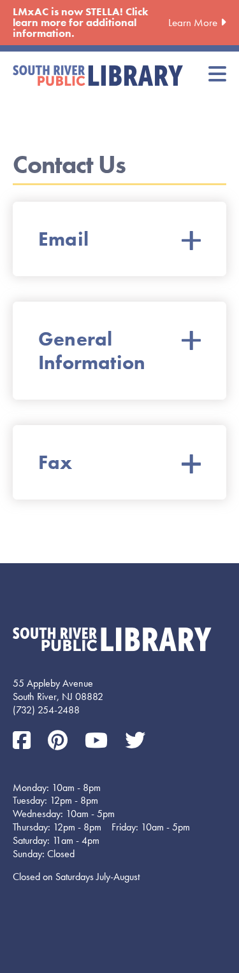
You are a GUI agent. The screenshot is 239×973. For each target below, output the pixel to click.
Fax (55, 462)
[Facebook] (24, 741)
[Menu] (217, 75)
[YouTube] (98, 741)
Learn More (192, 22)
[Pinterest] (60, 741)
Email (63, 239)
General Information (91, 350)
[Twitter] (135, 741)
